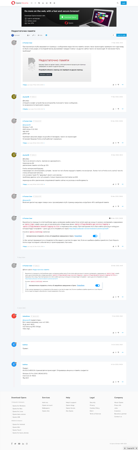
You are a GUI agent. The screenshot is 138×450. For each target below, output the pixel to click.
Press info (117, 405)
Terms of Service (95, 414)
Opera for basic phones (21, 433)
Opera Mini (16, 427)
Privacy (92, 405)
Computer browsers (17, 402)
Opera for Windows (19, 406)
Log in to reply (121, 35)
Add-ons (45, 402)
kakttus (25, 344)
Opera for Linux (18, 411)
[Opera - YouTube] (19, 444)
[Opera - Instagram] (27, 444)
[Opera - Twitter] (15, 444)
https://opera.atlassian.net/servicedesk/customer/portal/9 (88, 228)
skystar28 (26, 97)
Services (46, 397)
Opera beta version (19, 414)
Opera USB (16, 417)
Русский (16, 35)
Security (92, 402)
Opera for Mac (17, 408)
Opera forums (70, 408)
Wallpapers (46, 408)
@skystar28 (38, 121)
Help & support (71, 402)
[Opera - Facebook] (11, 443)
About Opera (118, 402)
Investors (117, 411)
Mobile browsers (16, 421)
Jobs (116, 408)
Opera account (47, 405)
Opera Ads (46, 411)
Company (118, 397)
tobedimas (26, 316)
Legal (92, 397)
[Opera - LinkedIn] (23, 444)
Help (68, 397)
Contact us (118, 416)
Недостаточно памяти (41, 269)
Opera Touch (17, 430)
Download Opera (70, 17)
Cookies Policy (95, 408)
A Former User (27, 43)
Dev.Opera (69, 411)
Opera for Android (19, 424)
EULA (91, 411)
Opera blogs (70, 405)
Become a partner (120, 414)
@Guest (34, 96)
